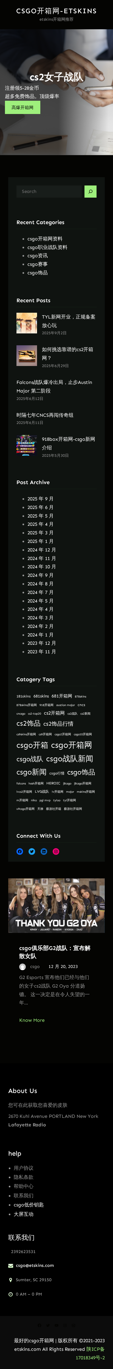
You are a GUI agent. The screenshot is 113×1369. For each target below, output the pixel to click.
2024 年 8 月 (40, 584)
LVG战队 (42, 791)
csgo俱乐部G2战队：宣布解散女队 (55, 951)
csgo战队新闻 (69, 758)
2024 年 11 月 (41, 558)
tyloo (56, 800)
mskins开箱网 (86, 792)
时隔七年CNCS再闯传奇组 (45, 415)
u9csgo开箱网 (25, 809)
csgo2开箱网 (63, 734)
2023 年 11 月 (41, 652)
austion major (65, 705)
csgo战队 (29, 759)
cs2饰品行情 (58, 723)
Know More (32, 1020)
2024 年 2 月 (40, 626)
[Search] (90, 191)
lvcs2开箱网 (24, 792)
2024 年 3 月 (40, 618)
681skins (41, 696)
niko (34, 800)
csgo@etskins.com (35, 1265)
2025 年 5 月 (40, 516)
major (70, 792)
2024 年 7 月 (40, 592)
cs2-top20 (34, 713)
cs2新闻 (85, 713)
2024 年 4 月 (40, 609)
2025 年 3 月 (40, 533)
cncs (81, 705)
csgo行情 (56, 773)
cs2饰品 (28, 723)
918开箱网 (46, 705)
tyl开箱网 (69, 800)
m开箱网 (22, 800)
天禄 (40, 809)
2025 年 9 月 (40, 499)
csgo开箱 (32, 745)
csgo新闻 (31, 772)
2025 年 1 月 (40, 541)
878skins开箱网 (26, 705)
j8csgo (67, 783)
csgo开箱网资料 (45, 239)
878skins (80, 696)
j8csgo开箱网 (82, 783)
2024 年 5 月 (40, 601)
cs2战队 (72, 713)
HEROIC (53, 783)
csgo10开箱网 (83, 734)
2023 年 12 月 (41, 643)
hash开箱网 (36, 783)
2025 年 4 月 (40, 524)
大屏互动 (23, 1214)
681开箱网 (62, 696)
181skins (23, 696)
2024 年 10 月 (41, 567)
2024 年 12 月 (41, 550)
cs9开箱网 (45, 734)
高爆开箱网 (22, 107)
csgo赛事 (37, 264)
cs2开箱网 (54, 713)
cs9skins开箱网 (26, 734)
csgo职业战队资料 (47, 247)
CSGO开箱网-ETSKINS (56, 11)
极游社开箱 (53, 809)
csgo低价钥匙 (29, 1205)
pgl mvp (44, 800)
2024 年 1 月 (40, 635)
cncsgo (20, 713)
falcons (21, 783)
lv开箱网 (57, 792)
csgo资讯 (37, 256)
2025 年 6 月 (40, 507)
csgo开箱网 (71, 745)
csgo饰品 (37, 273)
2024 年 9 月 (40, 575)
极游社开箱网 (73, 809)
